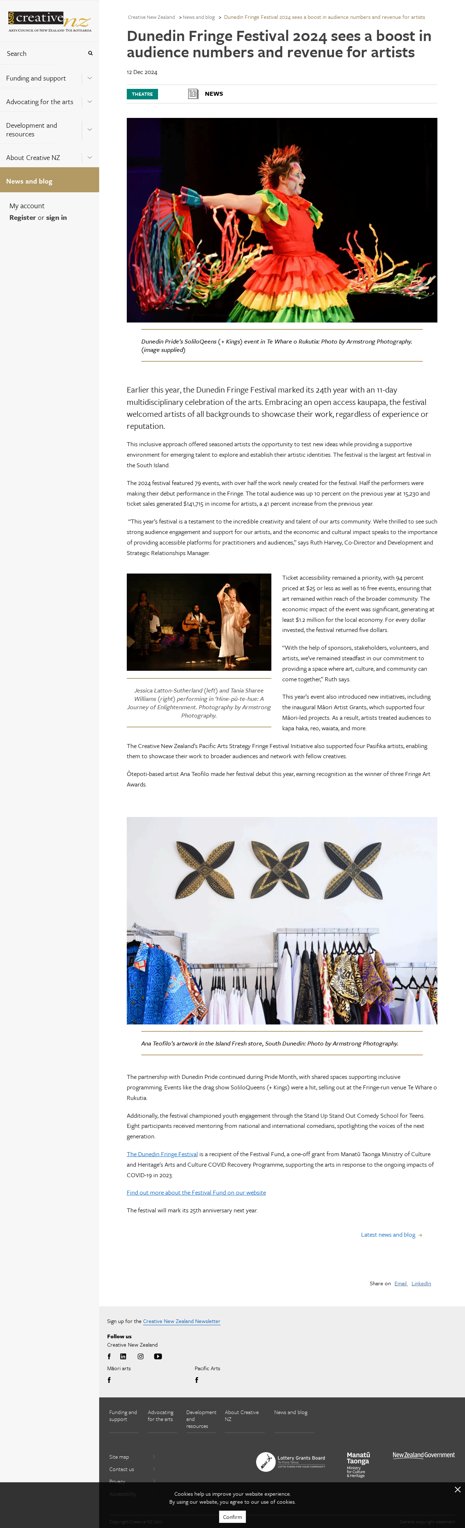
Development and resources (31, 129)
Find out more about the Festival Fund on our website (196, 1192)
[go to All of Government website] (424, 1455)
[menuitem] (49, 76)
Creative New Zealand (151, 17)
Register (22, 217)
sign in (56, 217)
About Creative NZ (33, 157)
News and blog (29, 181)
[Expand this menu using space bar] (90, 76)
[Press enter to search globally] (90, 53)
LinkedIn (421, 1283)
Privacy (117, 1481)
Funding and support (36, 78)
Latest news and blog (388, 1234)
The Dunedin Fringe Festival (162, 1153)
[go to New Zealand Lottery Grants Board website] (290, 1462)
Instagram (141, 1357)
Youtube (158, 1357)
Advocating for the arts (39, 101)
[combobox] (41, 53)
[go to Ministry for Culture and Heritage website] (358, 1465)
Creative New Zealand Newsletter (182, 1321)
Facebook (110, 1357)
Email (401, 1283)
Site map (119, 1457)
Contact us (121, 1469)
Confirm (232, 1517)
